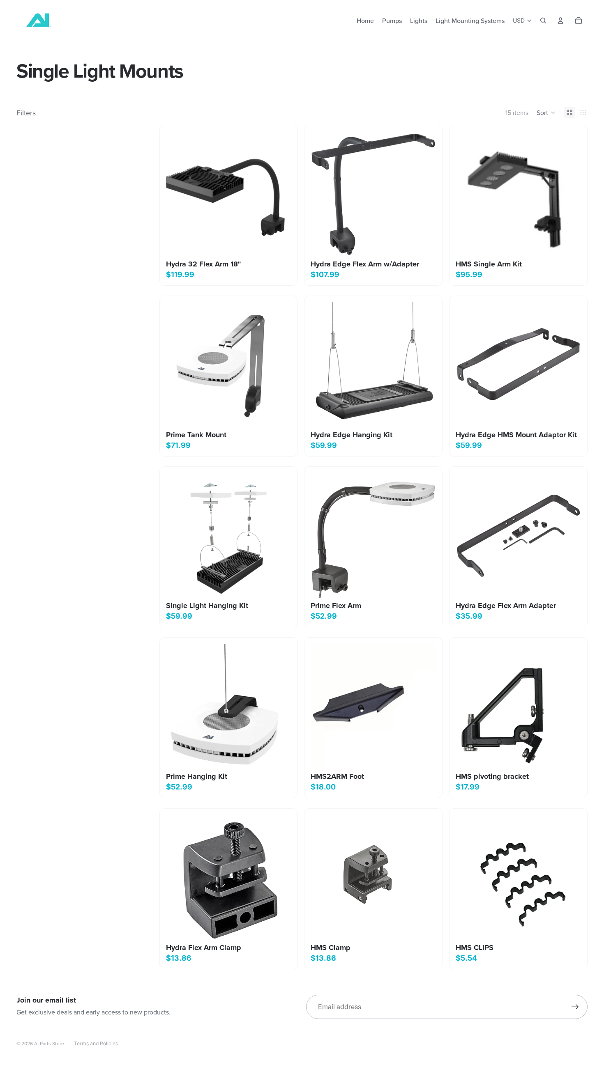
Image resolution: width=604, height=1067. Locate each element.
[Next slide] (568, 365)
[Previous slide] (468, 365)
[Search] (543, 20)
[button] (546, 112)
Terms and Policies (96, 1043)
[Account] (560, 20)
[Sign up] (575, 1007)
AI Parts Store (49, 1043)
